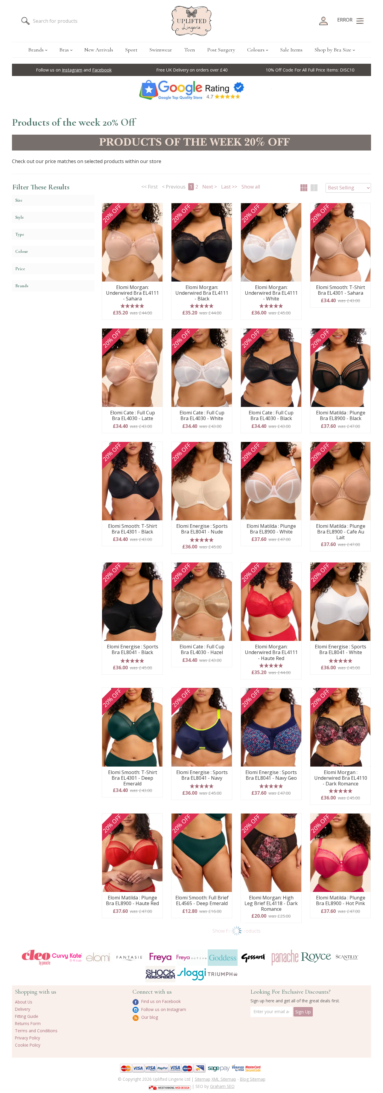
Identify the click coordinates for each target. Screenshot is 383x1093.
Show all (250, 186)
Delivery (22, 1009)
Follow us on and (74, 70)
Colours (256, 49)
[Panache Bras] (285, 958)
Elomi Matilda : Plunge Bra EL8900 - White (271, 529)
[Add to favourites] (155, 209)
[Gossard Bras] (254, 957)
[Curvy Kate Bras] (67, 957)
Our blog (149, 1017)
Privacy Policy (27, 1038)
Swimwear (160, 49)
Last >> (229, 186)
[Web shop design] (170, 1086)
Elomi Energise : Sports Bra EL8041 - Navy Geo (271, 775)
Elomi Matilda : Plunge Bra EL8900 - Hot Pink (340, 901)
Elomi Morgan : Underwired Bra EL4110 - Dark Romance (340, 778)
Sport (131, 49)
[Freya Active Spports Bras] (191, 957)
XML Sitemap (224, 1079)
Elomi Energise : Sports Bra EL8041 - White (340, 650)
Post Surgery (221, 49)
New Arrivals (98, 49)
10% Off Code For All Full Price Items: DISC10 (310, 70)
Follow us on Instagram (163, 1009)
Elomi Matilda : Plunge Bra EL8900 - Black (340, 416)
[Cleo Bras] (36, 958)
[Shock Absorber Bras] (160, 974)
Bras (64, 49)
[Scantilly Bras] (347, 957)
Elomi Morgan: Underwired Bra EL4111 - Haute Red (271, 652)
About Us (23, 1002)
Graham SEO (222, 1086)
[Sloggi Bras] (191, 974)
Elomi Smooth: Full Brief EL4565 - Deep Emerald (202, 901)
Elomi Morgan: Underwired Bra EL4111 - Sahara (132, 293)
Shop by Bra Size (332, 49)
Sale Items (291, 49)
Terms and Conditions (36, 1030)
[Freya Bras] (160, 958)
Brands (36, 49)
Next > (209, 186)
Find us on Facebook (160, 1001)
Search (25, 21)
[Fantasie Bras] (129, 957)
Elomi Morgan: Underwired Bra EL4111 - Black (201, 293)
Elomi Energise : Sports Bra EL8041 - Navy (202, 775)
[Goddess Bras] (223, 957)
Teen (189, 49)
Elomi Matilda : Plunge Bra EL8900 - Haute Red (132, 901)
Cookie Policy (27, 1045)
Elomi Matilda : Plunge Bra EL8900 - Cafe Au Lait (340, 532)
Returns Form (28, 1023)
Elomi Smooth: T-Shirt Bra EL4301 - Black (132, 529)
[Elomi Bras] (98, 957)
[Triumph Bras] (223, 973)
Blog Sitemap (252, 1079)
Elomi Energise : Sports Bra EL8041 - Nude (202, 529)
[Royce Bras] (316, 957)
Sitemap (202, 1079)
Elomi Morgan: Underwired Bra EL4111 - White (271, 293)
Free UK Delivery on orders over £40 (191, 70)
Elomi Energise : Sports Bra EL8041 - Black (132, 650)
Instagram (72, 70)
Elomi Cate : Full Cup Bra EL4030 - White (202, 416)
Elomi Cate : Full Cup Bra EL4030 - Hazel (202, 650)
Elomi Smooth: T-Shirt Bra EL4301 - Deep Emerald (132, 778)
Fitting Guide (26, 1016)
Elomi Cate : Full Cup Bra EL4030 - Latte (132, 416)
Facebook (102, 70)
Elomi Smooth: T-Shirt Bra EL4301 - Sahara (340, 290)
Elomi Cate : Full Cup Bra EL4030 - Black (271, 416)
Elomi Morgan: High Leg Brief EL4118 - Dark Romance (271, 903)
